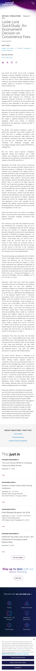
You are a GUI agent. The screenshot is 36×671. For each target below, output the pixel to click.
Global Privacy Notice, (8, 654)
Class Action (18, 434)
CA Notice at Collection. (22, 654)
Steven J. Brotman (7, 50)
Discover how (17, 594)
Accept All (18, 667)
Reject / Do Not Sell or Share (18, 662)
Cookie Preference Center (18, 657)
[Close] (34, 639)
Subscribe (18, 578)
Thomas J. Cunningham (23, 48)
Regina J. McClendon (8, 48)
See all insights (18, 557)
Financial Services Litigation (18, 441)
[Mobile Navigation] (32, 3)
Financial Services (18, 437)
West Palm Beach (7, 58)
